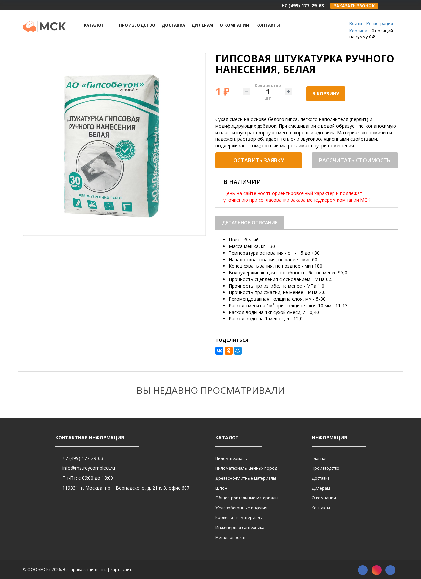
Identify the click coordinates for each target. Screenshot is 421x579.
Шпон (221, 488)
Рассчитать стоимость (354, 160)
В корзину (325, 93)
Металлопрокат (230, 537)
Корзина (358, 31)
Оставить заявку (258, 160)
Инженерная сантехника (239, 527)
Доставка (321, 478)
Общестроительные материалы (246, 498)
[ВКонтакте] (219, 351)
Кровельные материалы (239, 517)
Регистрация (379, 23)
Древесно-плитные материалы (245, 478)
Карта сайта (122, 569)
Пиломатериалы (231, 458)
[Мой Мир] (238, 351)
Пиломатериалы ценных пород (246, 468)
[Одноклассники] (229, 351)
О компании (324, 498)
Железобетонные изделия (241, 508)
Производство (325, 468)
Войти (355, 23)
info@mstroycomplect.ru (88, 468)
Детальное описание (250, 222)
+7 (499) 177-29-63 (82, 458)
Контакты (321, 508)
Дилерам (321, 488)
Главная (320, 458)
